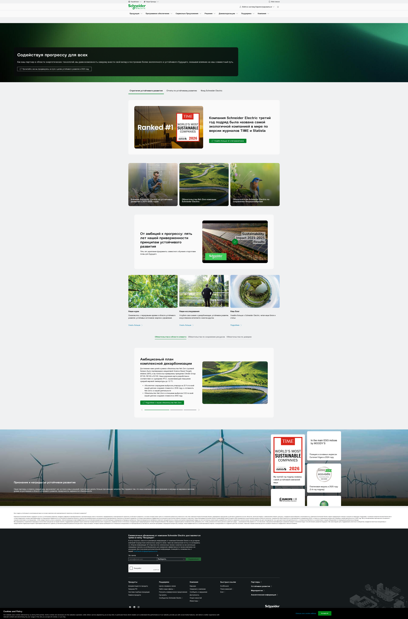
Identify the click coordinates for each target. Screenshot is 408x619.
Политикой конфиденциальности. (145, 551)
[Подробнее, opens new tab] (236, 325)
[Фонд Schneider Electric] (211, 90)
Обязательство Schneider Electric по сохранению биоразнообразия (251, 200)
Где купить (163, 595)
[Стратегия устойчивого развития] (146, 90)
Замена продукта (134, 595)
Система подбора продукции (139, 592)
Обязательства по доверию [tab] (239, 337)
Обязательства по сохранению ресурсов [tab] (206, 337)
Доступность (194, 595)
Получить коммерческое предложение (173, 592)
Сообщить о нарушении (198, 592)
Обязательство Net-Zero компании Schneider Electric (199, 200)
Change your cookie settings (306, 613)
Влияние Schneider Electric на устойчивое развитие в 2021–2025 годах (151, 200)
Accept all (324, 613)
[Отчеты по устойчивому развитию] (181, 90)
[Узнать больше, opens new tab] (135, 325)
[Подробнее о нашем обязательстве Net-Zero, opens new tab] (162, 403)
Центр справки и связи (167, 586)
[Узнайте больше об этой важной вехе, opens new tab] (227, 141)
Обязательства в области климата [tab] (170, 337)
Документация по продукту (138, 586)
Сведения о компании (198, 589)
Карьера (193, 586)
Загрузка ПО (132, 589)
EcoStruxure (224, 586)
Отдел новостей (196, 598)
